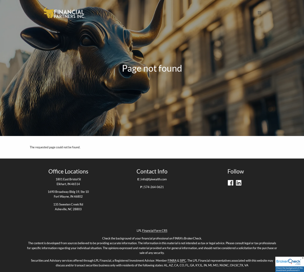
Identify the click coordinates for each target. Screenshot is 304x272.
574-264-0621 (154, 187)
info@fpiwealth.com (154, 179)
